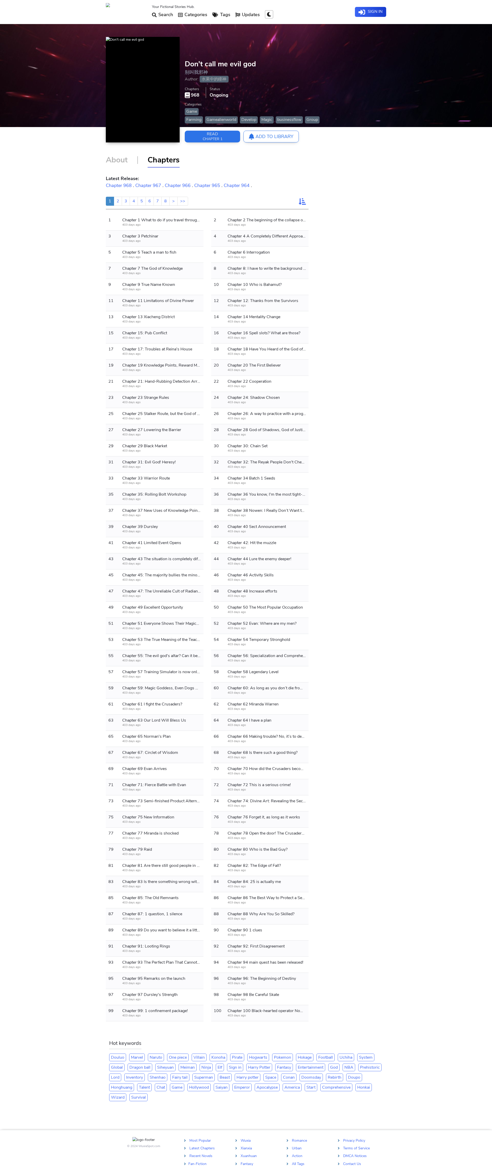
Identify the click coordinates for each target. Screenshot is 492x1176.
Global (117, 1067)
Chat (161, 1087)
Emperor (242, 1087)
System (366, 1057)
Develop (248, 119)
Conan (289, 1077)
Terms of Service (356, 1148)
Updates (250, 15)
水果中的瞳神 (214, 79)
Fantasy (284, 1067)
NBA (348, 1067)
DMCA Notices (355, 1155)
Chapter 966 (178, 185)
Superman (203, 1077)
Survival (138, 1097)
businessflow (289, 119)
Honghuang (121, 1087)
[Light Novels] (127, 12)
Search (165, 15)
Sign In (375, 11)
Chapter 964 (237, 185)
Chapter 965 (207, 185)
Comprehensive (336, 1087)
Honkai (363, 1087)
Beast (225, 1077)
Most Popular (200, 1140)
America (292, 1087)
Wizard (118, 1097)
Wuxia (246, 1140)
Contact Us (352, 1163)
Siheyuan (165, 1067)
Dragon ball (139, 1067)
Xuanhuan (249, 1155)
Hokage (305, 1057)
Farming (193, 119)
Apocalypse (267, 1087)
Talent (144, 1087)
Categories (195, 15)
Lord (115, 1077)
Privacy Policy (354, 1140)
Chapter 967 (148, 185)
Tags (224, 15)
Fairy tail (180, 1077)
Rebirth (334, 1077)
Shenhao (158, 1077)
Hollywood (199, 1087)
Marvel (137, 1057)
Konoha (218, 1057)
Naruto (156, 1057)
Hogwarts (258, 1057)
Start (310, 1087)
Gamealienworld (221, 119)
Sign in (235, 1067)
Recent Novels (200, 1155)
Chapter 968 (119, 185)
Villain (199, 1057)
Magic (266, 119)
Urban (297, 1148)
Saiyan (222, 1087)
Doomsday (311, 1077)
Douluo (117, 1057)
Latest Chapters (202, 1148)
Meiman (187, 1067)
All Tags (298, 1163)
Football (325, 1057)
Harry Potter (259, 1067)
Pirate (237, 1057)
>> (182, 201)
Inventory (134, 1077)
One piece (178, 1057)
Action (297, 1155)
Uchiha (346, 1057)
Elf (220, 1067)
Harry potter (248, 1077)
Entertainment (310, 1067)
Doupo (354, 1077)
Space (270, 1077)
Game (191, 111)
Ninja (206, 1067)
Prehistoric (370, 1067)
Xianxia (246, 1148)
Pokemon (282, 1057)
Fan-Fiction (197, 1163)
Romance (299, 1140)
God (334, 1067)
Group (312, 119)
